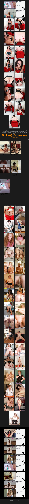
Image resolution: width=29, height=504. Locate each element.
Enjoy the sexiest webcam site (4, 194)
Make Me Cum (19, 10)
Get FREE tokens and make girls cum (16, 155)
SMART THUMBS (17, 425)
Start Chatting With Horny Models (19, 3)
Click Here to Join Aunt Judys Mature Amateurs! (14, 136)
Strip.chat (18, 5)
